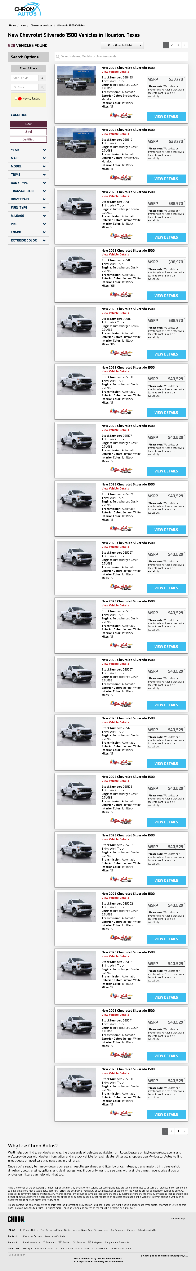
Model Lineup (174, 11)
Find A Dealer (146, 11)
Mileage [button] (17, 216)
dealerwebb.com (114, 1261)
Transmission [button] (22, 191)
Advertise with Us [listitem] (147, 1230)
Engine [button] (16, 232)
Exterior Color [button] (24, 240)
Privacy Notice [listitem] (30, 1230)
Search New (93, 11)
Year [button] (15, 150)
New (28, 124)
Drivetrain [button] (20, 199)
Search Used (119, 11)
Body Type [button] (19, 183)
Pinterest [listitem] (81, 1242)
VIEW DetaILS (166, 116)
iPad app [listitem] (27, 1248)
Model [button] (16, 166)
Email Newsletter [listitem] (32, 1242)
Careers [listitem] (131, 1230)
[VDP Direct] (121, 115)
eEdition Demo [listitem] (100, 1248)
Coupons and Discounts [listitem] (117, 1242)
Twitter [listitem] (66, 1242)
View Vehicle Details (115, 72)
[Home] (28, 9)
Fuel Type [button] (19, 208)
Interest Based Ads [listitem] (82, 1230)
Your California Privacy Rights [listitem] (55, 1230)
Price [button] (15, 224)
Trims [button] (15, 175)
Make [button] (15, 158)
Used (28, 132)
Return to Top (178, 1218)
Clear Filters (28, 68)
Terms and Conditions (110, 1258)
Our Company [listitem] (117, 1230)
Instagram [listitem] (97, 1242)
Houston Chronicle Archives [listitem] (75, 1248)
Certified (28, 139)
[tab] (28, 115)
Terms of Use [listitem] (101, 1230)
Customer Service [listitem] (32, 1236)
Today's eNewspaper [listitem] (120, 1248)
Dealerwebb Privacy (85, 1258)
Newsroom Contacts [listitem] (54, 1236)
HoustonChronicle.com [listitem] (46, 1248)
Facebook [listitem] (51, 1242)
